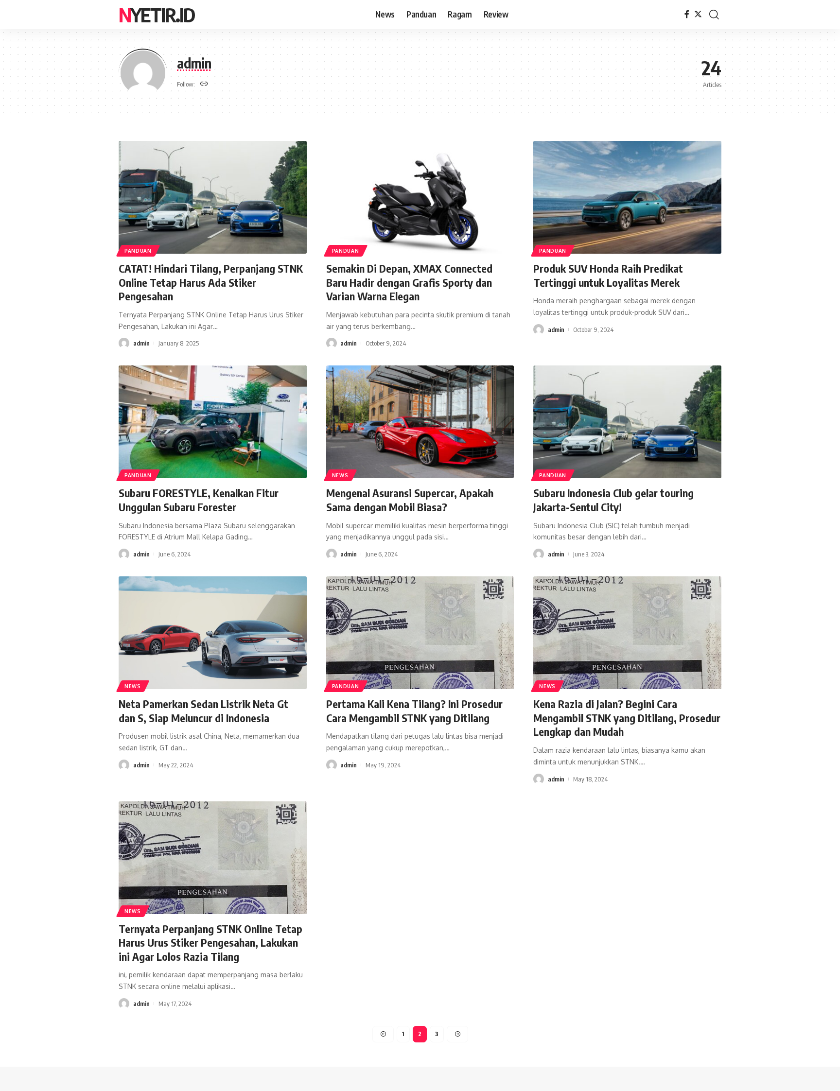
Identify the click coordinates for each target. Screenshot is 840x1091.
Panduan (138, 251)
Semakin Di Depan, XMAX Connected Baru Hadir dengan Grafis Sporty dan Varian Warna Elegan (409, 282)
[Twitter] (698, 14)
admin (141, 343)
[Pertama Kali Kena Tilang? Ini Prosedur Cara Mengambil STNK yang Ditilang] (420, 632)
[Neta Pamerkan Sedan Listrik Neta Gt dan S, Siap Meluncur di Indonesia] (213, 632)
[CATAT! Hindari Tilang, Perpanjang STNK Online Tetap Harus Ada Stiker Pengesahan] (213, 197)
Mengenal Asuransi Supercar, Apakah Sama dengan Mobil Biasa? (409, 500)
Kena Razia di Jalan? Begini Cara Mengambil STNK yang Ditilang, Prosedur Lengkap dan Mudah (626, 717)
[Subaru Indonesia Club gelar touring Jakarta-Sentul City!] (627, 421)
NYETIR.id (156, 14)
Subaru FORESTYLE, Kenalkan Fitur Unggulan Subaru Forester (199, 500)
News (340, 475)
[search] (714, 14)
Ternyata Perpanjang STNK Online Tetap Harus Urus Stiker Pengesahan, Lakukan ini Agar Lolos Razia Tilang (210, 942)
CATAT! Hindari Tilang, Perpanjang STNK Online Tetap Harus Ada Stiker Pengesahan (211, 282)
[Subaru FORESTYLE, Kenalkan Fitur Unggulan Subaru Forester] (213, 421)
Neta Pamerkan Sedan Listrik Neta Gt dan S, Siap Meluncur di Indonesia (203, 711)
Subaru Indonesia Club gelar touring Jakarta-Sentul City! (613, 500)
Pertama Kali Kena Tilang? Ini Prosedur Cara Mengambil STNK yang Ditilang (414, 711)
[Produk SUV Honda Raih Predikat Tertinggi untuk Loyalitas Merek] (627, 197)
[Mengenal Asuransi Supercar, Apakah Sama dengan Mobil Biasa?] (420, 421)
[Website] (204, 84)
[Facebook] (687, 14)
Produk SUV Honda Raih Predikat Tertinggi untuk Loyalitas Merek (608, 275)
